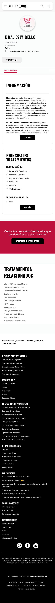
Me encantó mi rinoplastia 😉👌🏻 (13, 480)
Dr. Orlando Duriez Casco (11, 374)
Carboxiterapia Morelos (12, 301)
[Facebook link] (27, 546)
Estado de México (8, 398)
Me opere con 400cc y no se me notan (16, 477)
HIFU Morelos (9, 304)
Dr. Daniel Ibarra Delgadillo (11, 360)
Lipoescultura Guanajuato (11, 433)
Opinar (7, 48)
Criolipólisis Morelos (11, 294)
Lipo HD (5, 449)
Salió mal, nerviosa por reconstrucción (15, 490)
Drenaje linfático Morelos (13, 311)
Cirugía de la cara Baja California (13, 425)
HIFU (11, 202)
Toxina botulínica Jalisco (11, 411)
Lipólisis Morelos (10, 297)
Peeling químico (7, 467)
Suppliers (5, 534)
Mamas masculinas (9, 453)
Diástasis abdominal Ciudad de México (16, 407)
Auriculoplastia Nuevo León (12, 415)
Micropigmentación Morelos (14, 314)
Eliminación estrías (17, 175)
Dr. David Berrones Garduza (12, 363)
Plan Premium (7, 527)
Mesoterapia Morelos (11, 317)
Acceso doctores (8, 524)
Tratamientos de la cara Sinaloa (13, 440)
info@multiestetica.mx (38, 576)
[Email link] (35, 545)
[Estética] (18, 6)
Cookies (41, 582)
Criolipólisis (13, 182)
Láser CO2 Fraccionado (19, 171)
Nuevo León (6, 391)
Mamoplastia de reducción (11, 457)
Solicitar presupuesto (27, 241)
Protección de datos (16, 582)
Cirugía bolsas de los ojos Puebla (13, 418)
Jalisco (4, 387)
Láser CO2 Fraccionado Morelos (15, 284)
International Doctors (9, 538)
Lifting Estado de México (11, 422)
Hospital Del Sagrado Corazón (13, 370)
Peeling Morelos (10, 307)
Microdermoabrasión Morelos (14, 321)
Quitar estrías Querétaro (10, 429)
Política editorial (39, 585)
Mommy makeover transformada (13, 494)
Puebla (4, 394)
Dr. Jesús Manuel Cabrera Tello (13, 367)
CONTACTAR (11, 59)
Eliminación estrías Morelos (14, 287)
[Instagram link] (19, 546)
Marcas (4, 531)
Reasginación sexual (9, 460)
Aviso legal (26, 585)
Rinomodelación (8, 464)
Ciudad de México (8, 384)
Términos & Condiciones (26, 589)
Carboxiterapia (15, 189)
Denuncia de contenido (10, 514)
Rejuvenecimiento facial (19, 178)
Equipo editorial (7, 510)
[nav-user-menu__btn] (49, 6)
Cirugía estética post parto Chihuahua (15, 436)
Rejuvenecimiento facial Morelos (16, 291)
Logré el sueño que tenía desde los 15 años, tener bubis (21, 497)
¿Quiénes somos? (8, 507)
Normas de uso (30, 582)
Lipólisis (12, 185)
